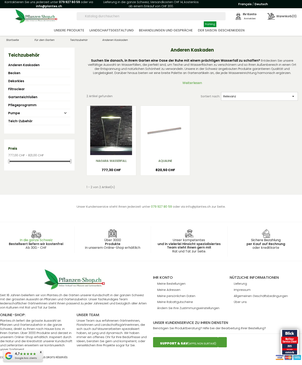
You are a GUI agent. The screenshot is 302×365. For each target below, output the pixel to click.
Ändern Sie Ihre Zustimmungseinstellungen (188, 308)
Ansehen (120, 149)
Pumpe (14, 113)
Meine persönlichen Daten (176, 296)
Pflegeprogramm (22, 105)
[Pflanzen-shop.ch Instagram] (222, 342)
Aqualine (165, 161)
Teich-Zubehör (20, 121)
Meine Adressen (168, 290)
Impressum (242, 290)
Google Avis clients (26, 358)
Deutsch (261, 4)
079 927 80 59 (69, 2)
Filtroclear (16, 89)
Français (245, 4)
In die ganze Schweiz (36, 240)
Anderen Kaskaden (24, 65)
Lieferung (240, 284)
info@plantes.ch (49, 6)
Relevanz (259, 96)
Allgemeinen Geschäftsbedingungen (261, 296)
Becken (14, 73)
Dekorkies (16, 81)
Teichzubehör (23, 55)
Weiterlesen (192, 83)
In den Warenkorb (111, 171)
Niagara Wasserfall (111, 161)
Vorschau (103, 149)
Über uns (240, 302)
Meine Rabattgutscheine (175, 302)
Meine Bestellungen (171, 284)
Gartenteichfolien (22, 97)
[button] (71, 30)
